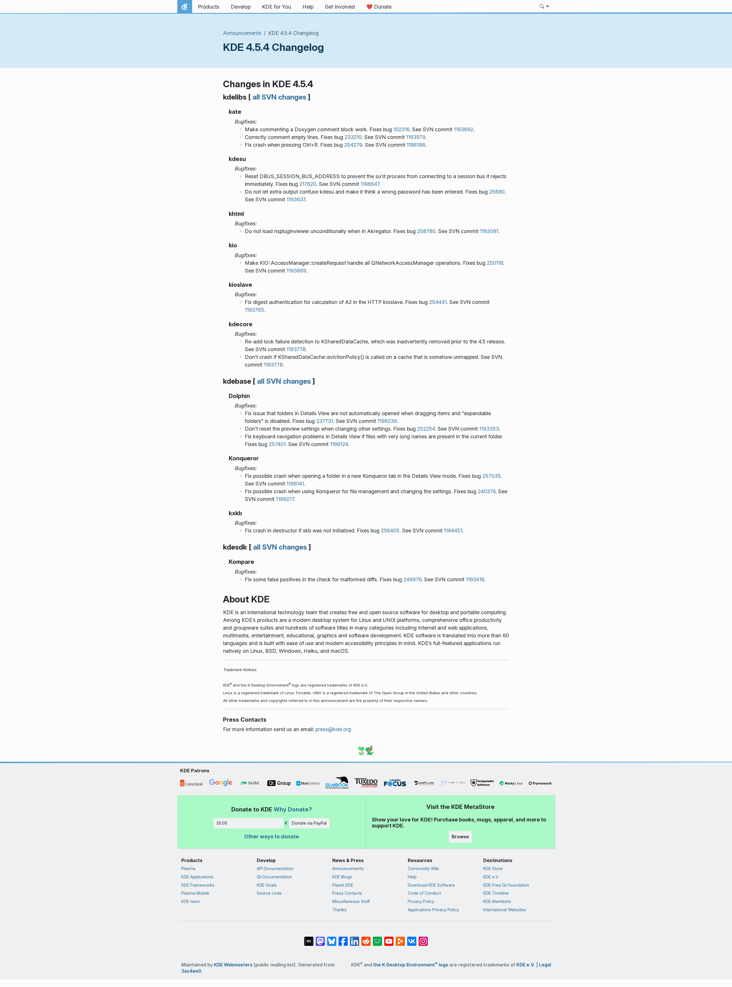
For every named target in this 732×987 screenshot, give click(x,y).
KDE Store (493, 868)
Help (412, 876)
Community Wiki (423, 868)
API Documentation (275, 868)
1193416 (475, 579)
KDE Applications (197, 876)
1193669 (296, 271)
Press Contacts (347, 893)
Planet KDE (342, 885)
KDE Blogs (342, 876)
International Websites (504, 909)
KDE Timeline (496, 893)
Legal (545, 965)
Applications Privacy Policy (433, 909)
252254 (426, 429)
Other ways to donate (271, 836)
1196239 (387, 421)
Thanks (339, 909)
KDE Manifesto (497, 901)
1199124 (339, 444)
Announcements (242, 33)
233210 (353, 137)
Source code (269, 893)
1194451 (453, 531)
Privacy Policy (421, 901)
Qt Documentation (274, 876)
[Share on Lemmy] (377, 938)
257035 (491, 476)
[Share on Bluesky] (331, 938)
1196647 (370, 184)
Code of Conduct (424, 893)
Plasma (188, 868)
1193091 (489, 231)
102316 (401, 129)
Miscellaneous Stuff (351, 901)
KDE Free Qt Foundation (506, 885)
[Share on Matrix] (308, 938)
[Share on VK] (411, 938)
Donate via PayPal (309, 823)
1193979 (415, 137)
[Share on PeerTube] (400, 938)
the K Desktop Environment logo (410, 965)
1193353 (489, 429)
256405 (390, 531)
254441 (438, 302)
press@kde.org (333, 729)
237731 (324, 421)
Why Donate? (293, 809)
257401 (277, 444)
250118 (495, 263)
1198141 (295, 484)
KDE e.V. (491, 876)
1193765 (254, 310)
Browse (460, 836)
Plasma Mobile (195, 893)
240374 (487, 491)
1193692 (463, 129)
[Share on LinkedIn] (354, 938)
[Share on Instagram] (423, 938)
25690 (497, 192)
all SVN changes (279, 97)
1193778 (296, 349)
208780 (426, 231)
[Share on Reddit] (366, 938)
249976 (412, 579)
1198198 (416, 145)
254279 (353, 145)
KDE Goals (267, 885)
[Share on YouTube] (388, 938)
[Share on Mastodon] (320, 938)
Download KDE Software (431, 885)
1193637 (296, 199)
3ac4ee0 (191, 971)
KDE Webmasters (233, 965)
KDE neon (190, 901)
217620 (307, 184)
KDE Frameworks (197, 885)
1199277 (285, 499)
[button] (544, 7)
